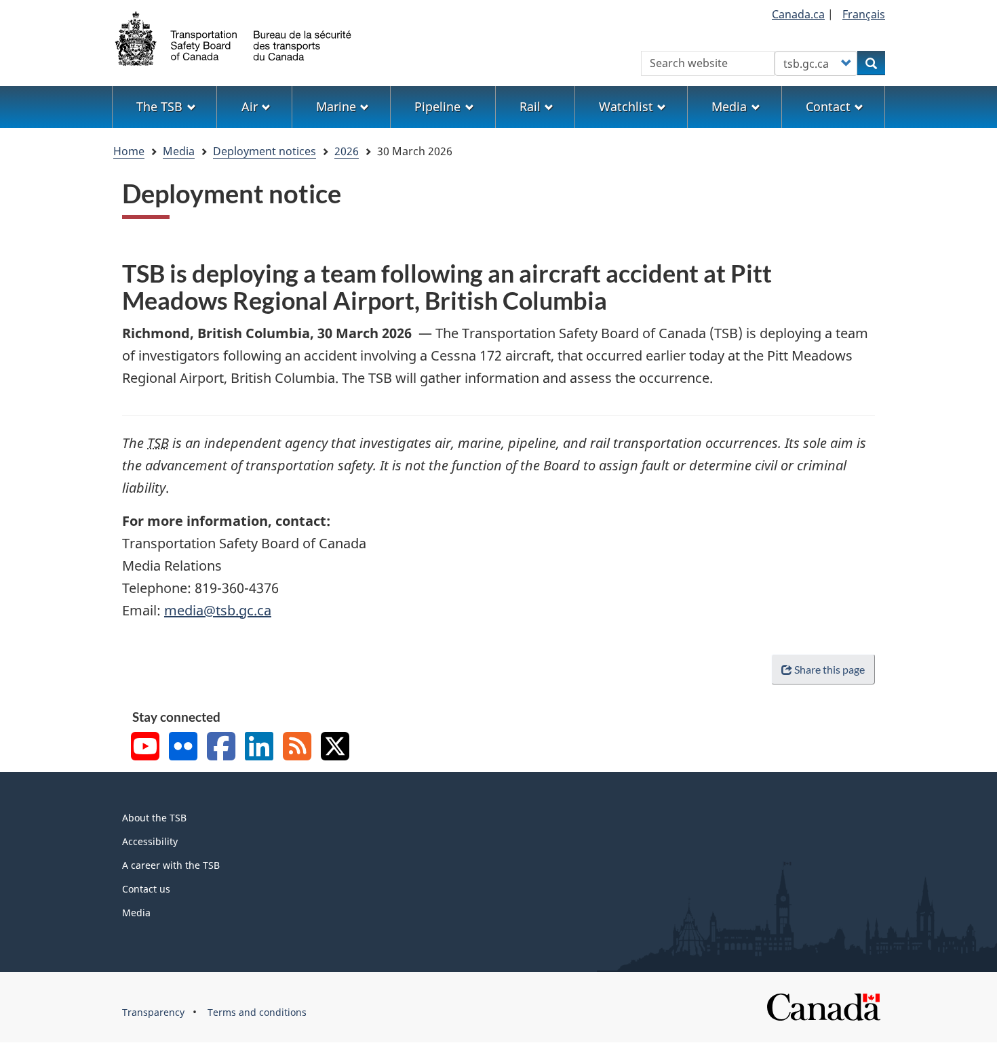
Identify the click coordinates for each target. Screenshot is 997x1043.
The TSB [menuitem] (159, 106)
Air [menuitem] (249, 106)
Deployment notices (264, 151)
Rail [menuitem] (530, 106)
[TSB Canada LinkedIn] (259, 748)
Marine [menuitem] (336, 106)
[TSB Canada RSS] (297, 748)
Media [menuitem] (729, 106)
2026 (346, 151)
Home (128, 151)
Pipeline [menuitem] (437, 106)
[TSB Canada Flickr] (183, 748)
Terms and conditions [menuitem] (257, 1012)
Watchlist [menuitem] (626, 106)
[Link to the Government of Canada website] (823, 1006)
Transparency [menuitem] (153, 1012)
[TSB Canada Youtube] (145, 748)
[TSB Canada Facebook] (221, 748)
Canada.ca (798, 14)
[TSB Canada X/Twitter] (335, 748)
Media (179, 151)
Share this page (829, 669)
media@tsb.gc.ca (217, 610)
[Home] (234, 37)
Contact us (146, 888)
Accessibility (150, 841)
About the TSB (154, 817)
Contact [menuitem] (828, 106)
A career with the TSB (171, 865)
